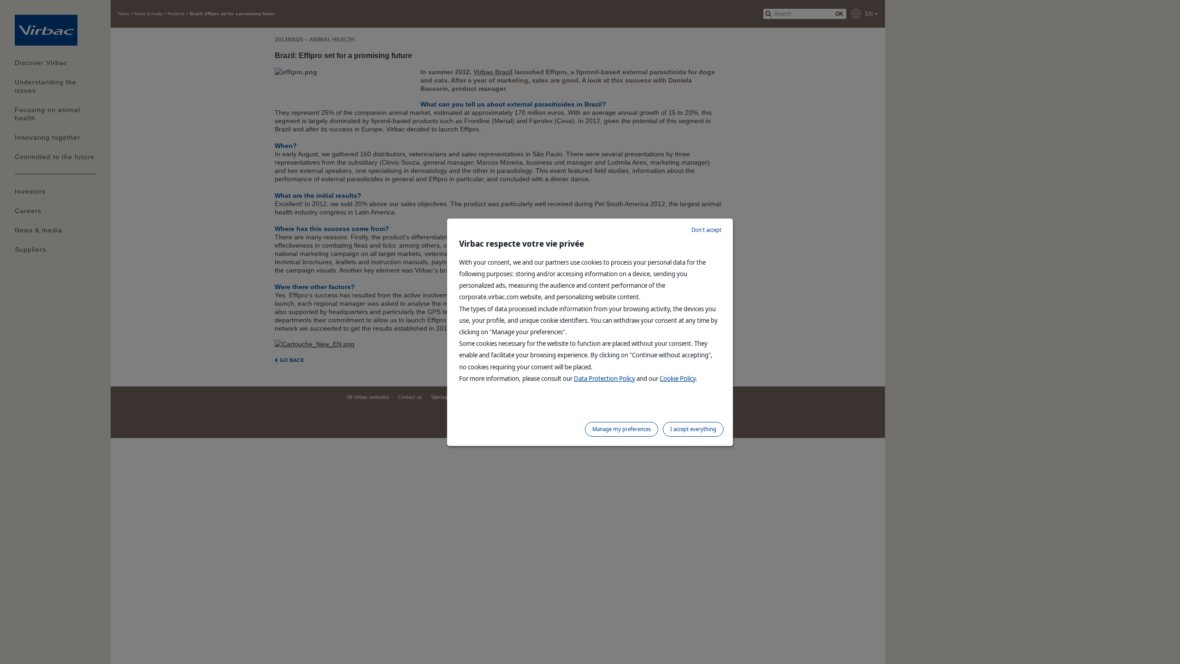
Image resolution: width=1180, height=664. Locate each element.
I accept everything (693, 429)
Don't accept (706, 230)
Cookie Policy (678, 378)
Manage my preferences (621, 429)
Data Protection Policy (604, 378)
